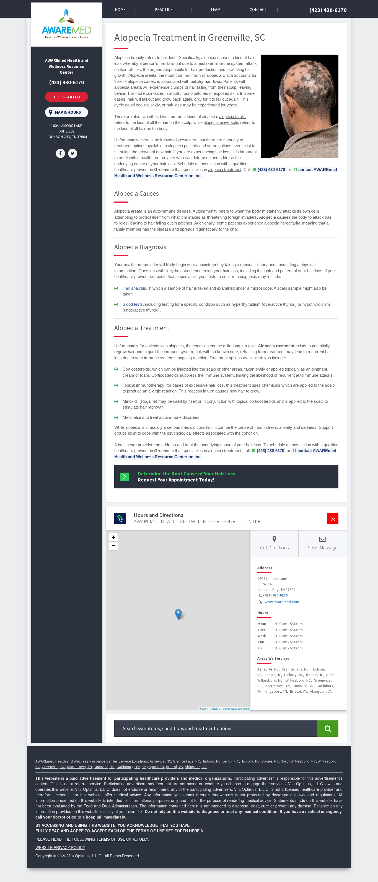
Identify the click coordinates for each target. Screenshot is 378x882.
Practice (164, 9)
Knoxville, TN (104, 766)
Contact (258, 9)
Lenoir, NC (230, 761)
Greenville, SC (53, 766)
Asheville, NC (160, 761)
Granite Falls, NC (186, 761)
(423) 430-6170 (328, 9)
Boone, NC (270, 761)
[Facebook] (60, 153)
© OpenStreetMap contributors (235, 708)
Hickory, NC (250, 761)
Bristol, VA (174, 766)
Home (120, 9)
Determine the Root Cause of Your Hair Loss (186, 476)
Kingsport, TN (153, 766)
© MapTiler (215, 708)
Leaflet (204, 708)
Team (215, 9)
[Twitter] (72, 153)
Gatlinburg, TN (128, 766)
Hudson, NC (211, 761)
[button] (178, 614)
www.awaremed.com (282, 602)
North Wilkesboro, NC (298, 761)
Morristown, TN (79, 766)
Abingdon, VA (196, 766)
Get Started (67, 97)
